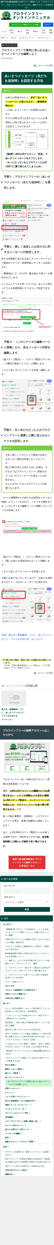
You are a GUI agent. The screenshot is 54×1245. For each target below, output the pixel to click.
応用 (5, 1147)
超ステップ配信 (11, 1073)
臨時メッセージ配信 (13, 1069)
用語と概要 (9, 986)
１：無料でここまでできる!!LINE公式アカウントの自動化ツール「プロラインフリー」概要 (27, 962)
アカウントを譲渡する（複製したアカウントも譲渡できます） (27, 1153)
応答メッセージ (11, 1088)
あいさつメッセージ (9, 45)
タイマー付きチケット (14, 1125)
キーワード (9, 886)
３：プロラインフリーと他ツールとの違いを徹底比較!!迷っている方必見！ (26, 976)
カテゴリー (9, 897)
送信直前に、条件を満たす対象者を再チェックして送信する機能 (27, 1024)
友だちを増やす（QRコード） (17, 1129)
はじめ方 (7, 924)
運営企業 (50, 31)
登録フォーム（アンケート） (17, 1105)
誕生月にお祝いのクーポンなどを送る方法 (23, 1029)
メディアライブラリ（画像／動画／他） (22, 1121)
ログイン (48, 24)
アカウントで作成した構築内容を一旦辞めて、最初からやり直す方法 (27, 947)
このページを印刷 (44, 65)
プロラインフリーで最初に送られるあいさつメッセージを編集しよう (29, 1082)
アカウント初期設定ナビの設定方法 (20, 990)
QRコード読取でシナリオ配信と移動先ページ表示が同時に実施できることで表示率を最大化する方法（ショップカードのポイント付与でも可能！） (28, 1037)
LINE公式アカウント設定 (15, 1170)
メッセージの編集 (12, 1133)
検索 (27, 909)
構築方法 (9, 1174)
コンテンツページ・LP (14, 1109)
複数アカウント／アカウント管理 (19, 1142)
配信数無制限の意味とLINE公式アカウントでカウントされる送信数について (27, 954)
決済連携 (9, 1117)
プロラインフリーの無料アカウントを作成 (24, 24)
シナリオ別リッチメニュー (16, 1097)
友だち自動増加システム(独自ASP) (19, 1101)
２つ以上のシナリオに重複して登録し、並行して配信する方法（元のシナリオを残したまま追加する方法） (27, 1045)
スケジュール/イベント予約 (16, 1113)
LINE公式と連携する (13, 998)
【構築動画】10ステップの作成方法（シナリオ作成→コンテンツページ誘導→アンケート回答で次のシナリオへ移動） (27, 932)
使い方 (6, 1003)
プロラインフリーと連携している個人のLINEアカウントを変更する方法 (27, 1059)
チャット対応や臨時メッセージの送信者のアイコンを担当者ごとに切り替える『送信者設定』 (27, 1009)
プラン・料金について (14, 982)
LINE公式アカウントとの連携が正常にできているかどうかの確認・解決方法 (27, 940)
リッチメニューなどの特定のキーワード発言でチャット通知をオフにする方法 (27, 1017)
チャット (9, 1092)
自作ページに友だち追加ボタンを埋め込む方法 (24, 1166)
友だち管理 (9, 1065)
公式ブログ (43, 31)
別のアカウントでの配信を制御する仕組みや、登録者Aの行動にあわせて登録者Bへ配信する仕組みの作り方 (28, 1160)
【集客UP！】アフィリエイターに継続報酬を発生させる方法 (28, 1052)
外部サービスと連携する (15, 994)
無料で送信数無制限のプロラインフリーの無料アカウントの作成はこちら (27, 862)
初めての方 (12, 31)
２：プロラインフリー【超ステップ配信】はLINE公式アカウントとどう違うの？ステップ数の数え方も (27, 969)
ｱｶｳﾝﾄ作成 (27, 31)
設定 (7, 1138)
